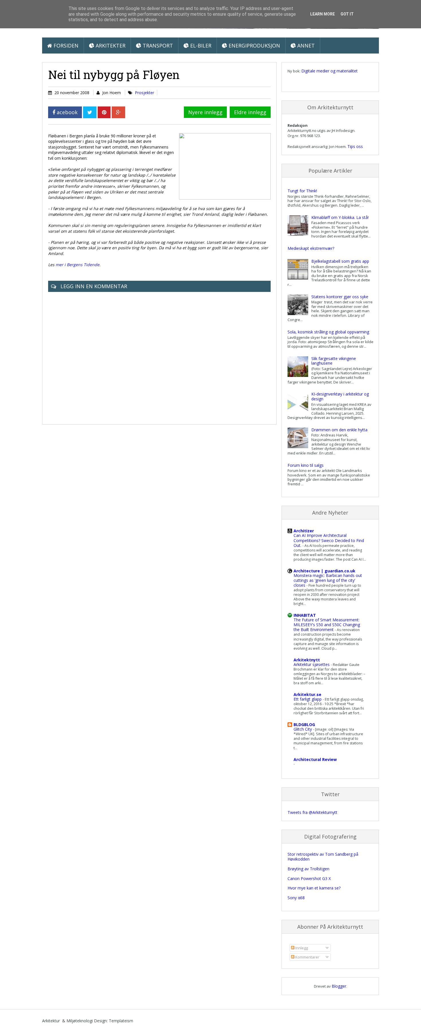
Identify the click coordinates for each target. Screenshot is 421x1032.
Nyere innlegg (205, 112)
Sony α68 (296, 897)
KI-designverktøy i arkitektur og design (340, 396)
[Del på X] (90, 112)
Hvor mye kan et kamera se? (314, 888)
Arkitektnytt (307, 660)
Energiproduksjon (253, 45)
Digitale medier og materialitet (329, 71)
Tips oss (355, 146)
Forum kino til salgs (306, 465)
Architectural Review (315, 759)
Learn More (322, 14)
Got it (347, 14)
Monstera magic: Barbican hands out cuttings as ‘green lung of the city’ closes (328, 580)
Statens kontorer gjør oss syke (339, 296)
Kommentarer (306, 957)
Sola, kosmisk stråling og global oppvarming (328, 332)
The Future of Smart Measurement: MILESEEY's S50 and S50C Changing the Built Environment (327, 624)
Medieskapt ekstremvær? (311, 248)
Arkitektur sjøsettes (312, 664)
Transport (157, 45)
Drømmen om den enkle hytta (339, 429)
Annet (305, 45)
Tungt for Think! (302, 190)
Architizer (304, 530)
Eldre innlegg (250, 112)
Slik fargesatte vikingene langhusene (333, 361)
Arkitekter (109, 45)
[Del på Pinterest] (104, 112)
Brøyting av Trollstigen (308, 868)
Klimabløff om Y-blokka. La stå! (340, 217)
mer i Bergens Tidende (77, 264)
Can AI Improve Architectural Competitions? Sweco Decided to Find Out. (329, 540)
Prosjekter (144, 92)
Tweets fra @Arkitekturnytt (312, 812)
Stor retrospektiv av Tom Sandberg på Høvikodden (323, 856)
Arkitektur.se (307, 694)
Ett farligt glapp (308, 699)
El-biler (200, 45)
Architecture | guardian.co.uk (324, 571)
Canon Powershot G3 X (309, 878)
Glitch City (303, 729)
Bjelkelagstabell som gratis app (340, 261)
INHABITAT (305, 615)
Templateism (121, 1020)
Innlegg (301, 947)
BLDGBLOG (304, 724)
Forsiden (65, 45)
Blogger (339, 986)
